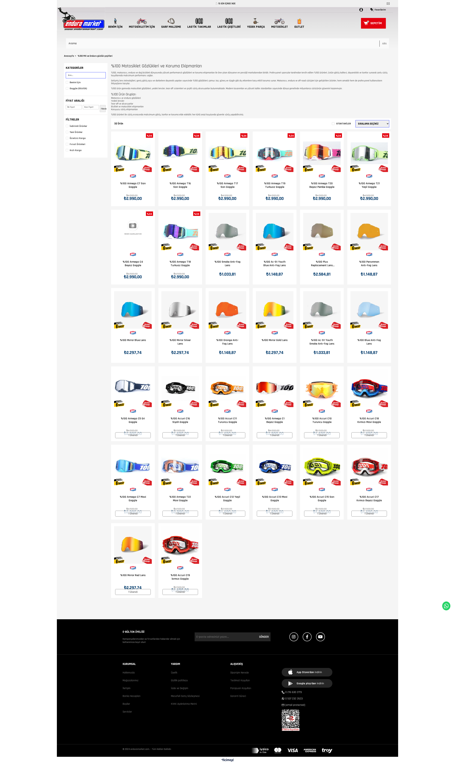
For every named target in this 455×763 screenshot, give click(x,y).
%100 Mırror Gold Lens (275, 340)
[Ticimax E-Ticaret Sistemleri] (227, 760)
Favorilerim (380, 9)
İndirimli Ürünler (78, 126)
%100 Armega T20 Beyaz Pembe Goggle (321, 185)
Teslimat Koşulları (240, 680)
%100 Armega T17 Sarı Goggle (227, 185)
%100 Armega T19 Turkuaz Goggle (274, 185)
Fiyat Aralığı (75, 101)
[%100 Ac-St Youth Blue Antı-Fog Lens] (274, 231)
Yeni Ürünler (76, 132)
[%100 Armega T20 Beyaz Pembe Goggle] (322, 153)
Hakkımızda (129, 672)
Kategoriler (74, 68)
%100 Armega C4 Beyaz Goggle (133, 263)
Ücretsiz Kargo (78, 138)
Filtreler (72, 119)
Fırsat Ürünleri (77, 144)
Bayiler (126, 704)
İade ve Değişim (179, 688)
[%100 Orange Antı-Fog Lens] (227, 310)
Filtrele (103, 109)
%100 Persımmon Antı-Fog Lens (369, 263)
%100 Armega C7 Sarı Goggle (133, 185)
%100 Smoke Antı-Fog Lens (227, 263)
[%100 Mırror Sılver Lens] (180, 310)
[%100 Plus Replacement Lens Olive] (322, 231)
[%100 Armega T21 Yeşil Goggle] (369, 153)
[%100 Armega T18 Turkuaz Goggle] (180, 231)
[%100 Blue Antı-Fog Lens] (369, 310)
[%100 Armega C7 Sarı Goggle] (133, 153)
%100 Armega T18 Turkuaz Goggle (180, 263)
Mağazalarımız (130, 680)
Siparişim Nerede (239, 672)
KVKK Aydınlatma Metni (184, 704)
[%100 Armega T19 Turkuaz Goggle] (274, 153)
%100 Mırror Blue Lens (133, 340)
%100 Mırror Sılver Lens (180, 342)
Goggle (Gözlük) (78, 88)
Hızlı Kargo (76, 150)
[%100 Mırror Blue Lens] (133, 310)
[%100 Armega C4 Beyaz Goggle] (133, 231)
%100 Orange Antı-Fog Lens (227, 342)
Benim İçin (75, 82)
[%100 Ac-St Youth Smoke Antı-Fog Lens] (322, 310)
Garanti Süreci (238, 696)
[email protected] (295, 705)
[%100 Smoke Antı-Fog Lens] (227, 231)
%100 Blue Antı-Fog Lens (369, 342)
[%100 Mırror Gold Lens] (274, 310)
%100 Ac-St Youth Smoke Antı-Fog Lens (321, 342)
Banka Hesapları (131, 696)
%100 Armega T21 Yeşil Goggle (369, 185)
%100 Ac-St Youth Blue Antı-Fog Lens (274, 263)
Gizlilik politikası (179, 680)
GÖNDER (264, 637)
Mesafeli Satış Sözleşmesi (185, 696)
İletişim (126, 688)
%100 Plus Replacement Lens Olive (322, 263)
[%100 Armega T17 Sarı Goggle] (227, 153)
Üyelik (174, 672)
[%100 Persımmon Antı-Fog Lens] (369, 231)
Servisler (127, 711)
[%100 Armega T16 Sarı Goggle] (180, 153)
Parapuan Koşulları (240, 688)
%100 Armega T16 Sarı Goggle (180, 185)
